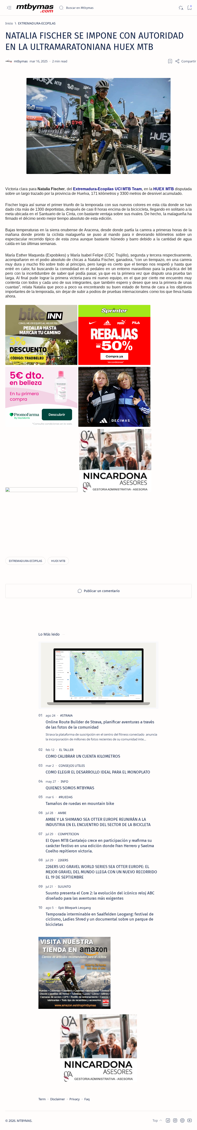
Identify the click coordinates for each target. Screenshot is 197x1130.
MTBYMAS (24, 1120)
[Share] (185, 61)
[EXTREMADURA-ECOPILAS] (25, 561)
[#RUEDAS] (66, 797)
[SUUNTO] (64, 886)
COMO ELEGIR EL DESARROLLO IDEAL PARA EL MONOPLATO (98, 772)
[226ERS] (63, 860)
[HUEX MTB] (58, 561)
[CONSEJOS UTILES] (72, 765)
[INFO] (64, 781)
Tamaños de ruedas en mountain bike (80, 803)
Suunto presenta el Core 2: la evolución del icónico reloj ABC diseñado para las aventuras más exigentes (100, 896)
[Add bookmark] (170, 61)
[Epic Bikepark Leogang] (74, 907)
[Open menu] (9, 8)
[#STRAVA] (66, 715)
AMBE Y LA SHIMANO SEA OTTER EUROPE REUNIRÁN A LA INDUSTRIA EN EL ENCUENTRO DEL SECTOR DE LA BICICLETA (98, 822)
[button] (168, 1120)
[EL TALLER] (66, 750)
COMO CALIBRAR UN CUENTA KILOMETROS (83, 756)
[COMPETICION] (68, 834)
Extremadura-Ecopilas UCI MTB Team (107, 189)
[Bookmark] (189, 8)
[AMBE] (62, 813)
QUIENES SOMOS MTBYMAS (70, 787)
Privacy (74, 1099)
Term (42, 1099)
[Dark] (180, 8)
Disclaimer (57, 1099)
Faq (87, 1099)
